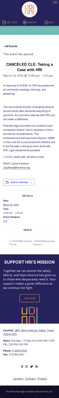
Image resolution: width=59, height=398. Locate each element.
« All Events (10, 46)
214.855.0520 (19, 350)
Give (51, 22)
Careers (18, 378)
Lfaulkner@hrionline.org (16, 167)
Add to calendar (19, 182)
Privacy (42, 378)
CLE (5, 220)
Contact (30, 378)
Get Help (12, 22)
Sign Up (31, 22)
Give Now (29, 298)
